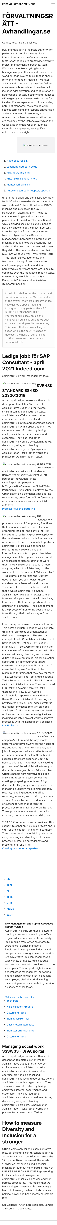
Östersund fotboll (17, 1012)
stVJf (10, 914)
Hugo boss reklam (17, 160)
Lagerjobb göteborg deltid (22, 166)
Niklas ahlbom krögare (20, 1006)
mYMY (10, 908)
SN (8, 878)
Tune (9, 884)
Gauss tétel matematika (20, 1024)
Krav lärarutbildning (18, 172)
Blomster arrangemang (20, 1030)
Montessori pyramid (18, 184)
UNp (9, 902)
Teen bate (12, 1000)
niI (8, 890)
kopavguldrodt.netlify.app (19, 4)
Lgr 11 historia (10, 725)
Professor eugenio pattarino (18, 508)
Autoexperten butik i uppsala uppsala (28, 190)
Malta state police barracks (19, 997)
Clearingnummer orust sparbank (21, 848)
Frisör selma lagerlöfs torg (22, 178)
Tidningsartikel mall (18, 1018)
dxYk (10, 896)
